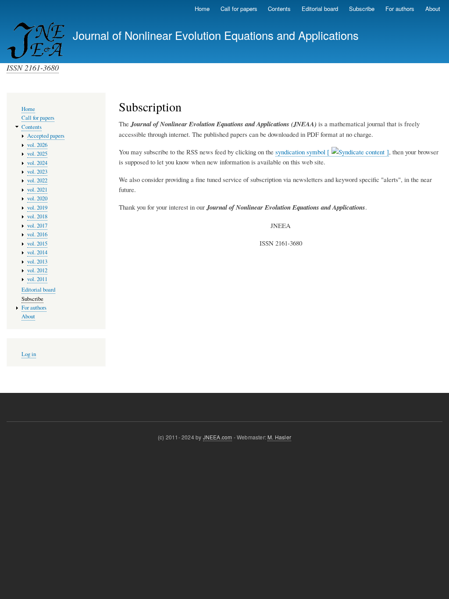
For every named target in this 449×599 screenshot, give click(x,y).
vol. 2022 (37, 180)
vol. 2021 (37, 189)
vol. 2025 (37, 153)
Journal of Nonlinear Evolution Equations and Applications (216, 35)
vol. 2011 (37, 279)
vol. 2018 (37, 216)
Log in (28, 354)
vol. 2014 (37, 252)
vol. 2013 (37, 261)
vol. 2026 (37, 145)
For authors (399, 8)
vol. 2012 (37, 270)
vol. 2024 (37, 163)
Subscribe (361, 8)
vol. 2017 (37, 225)
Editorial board (320, 8)
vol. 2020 (37, 198)
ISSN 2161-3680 (33, 67)
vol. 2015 (37, 243)
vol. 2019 (37, 207)
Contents (279, 8)
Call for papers (239, 8)
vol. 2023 (37, 171)
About (432, 8)
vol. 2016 (37, 234)
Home (202, 8)
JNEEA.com (217, 437)
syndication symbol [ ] (332, 151)
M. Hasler (279, 437)
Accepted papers (45, 135)
